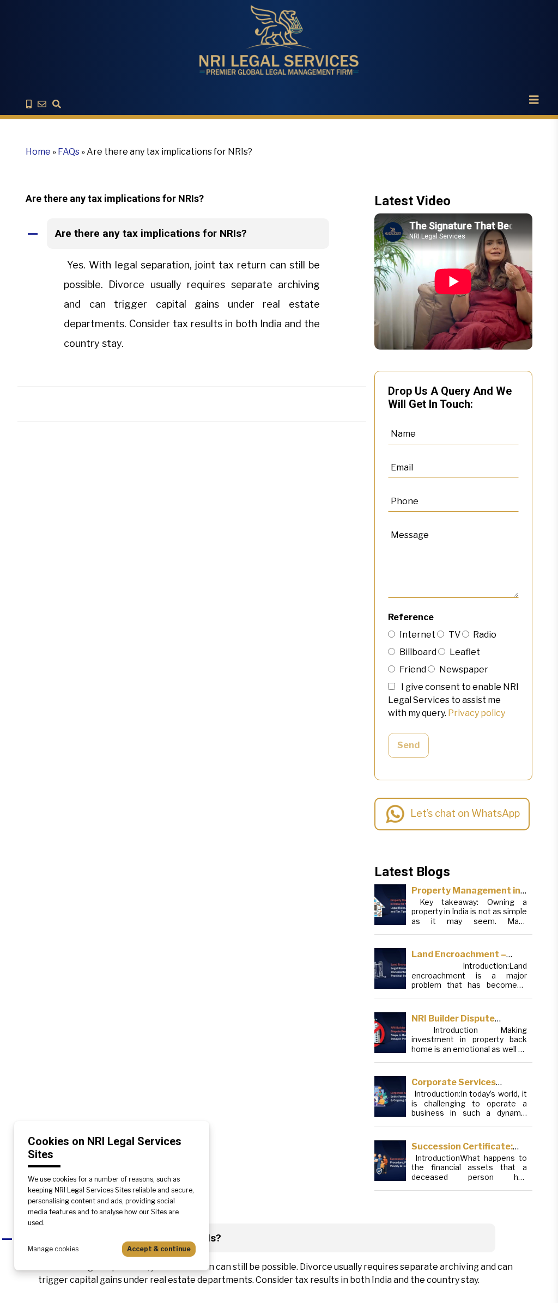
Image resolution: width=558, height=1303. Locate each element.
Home (38, 151)
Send (408, 745)
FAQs (69, 151)
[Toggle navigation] (534, 100)
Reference (411, 617)
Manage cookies (53, 1249)
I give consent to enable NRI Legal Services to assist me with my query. (453, 700)
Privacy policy (476, 713)
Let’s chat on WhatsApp (465, 813)
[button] (192, 234)
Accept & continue (159, 1249)
